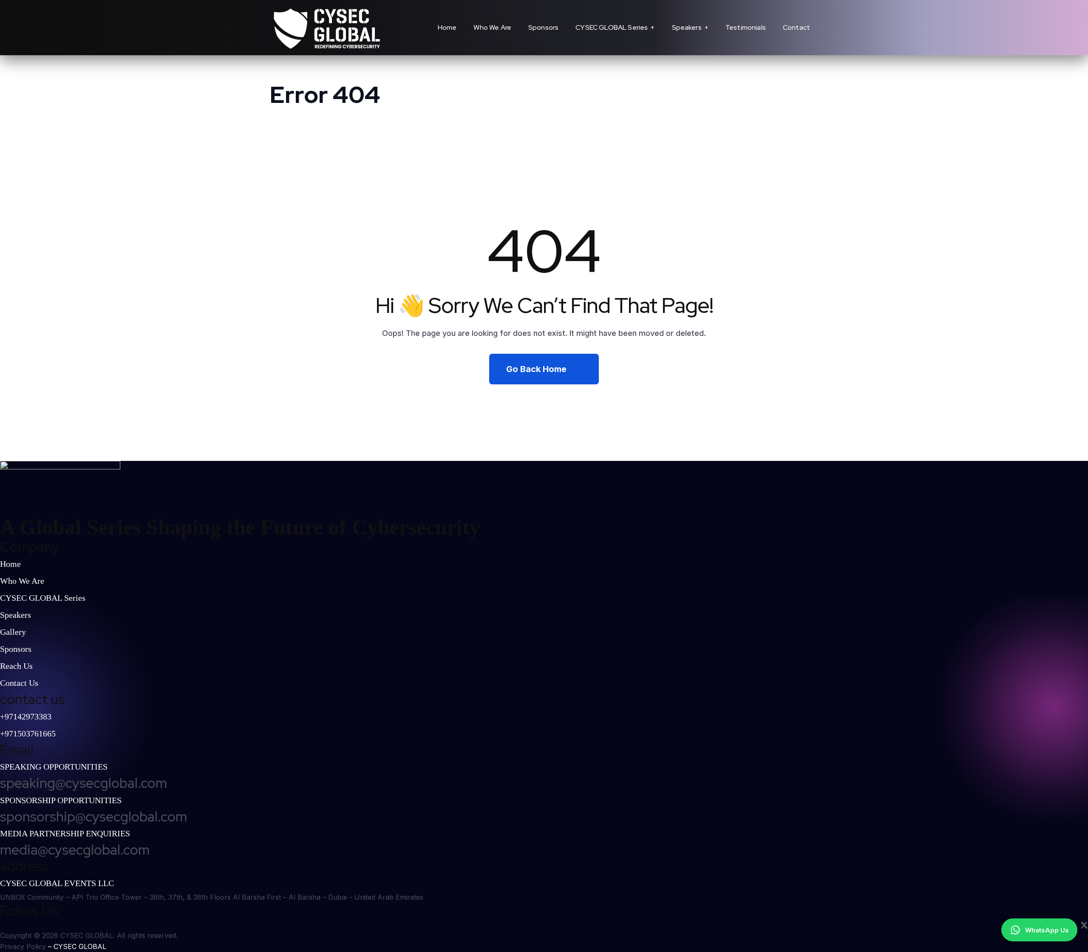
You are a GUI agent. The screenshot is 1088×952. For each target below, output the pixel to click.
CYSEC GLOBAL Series (42, 597)
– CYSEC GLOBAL (77, 946)
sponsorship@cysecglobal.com (93, 816)
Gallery (13, 632)
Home (10, 563)
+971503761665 (28, 733)
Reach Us (16, 666)
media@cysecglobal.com (75, 850)
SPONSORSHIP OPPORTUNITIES (61, 800)
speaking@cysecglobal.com (83, 783)
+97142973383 (25, 716)
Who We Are (22, 580)
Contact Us (19, 683)
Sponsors (15, 649)
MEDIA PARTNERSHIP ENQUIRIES (65, 833)
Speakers (15, 615)
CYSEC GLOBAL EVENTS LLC (57, 883)
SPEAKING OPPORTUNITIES (54, 766)
